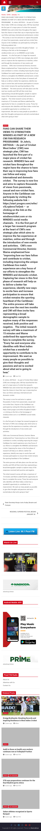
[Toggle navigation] (10, 2)
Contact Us (6, 685)
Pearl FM (18, 376)
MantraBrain (35, 828)
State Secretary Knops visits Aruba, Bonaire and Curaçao (21, 504)
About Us (6, 679)
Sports (5, 125)
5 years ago (8, 754)
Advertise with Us (9, 682)
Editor (17, 723)
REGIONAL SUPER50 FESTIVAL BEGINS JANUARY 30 (23, 513)
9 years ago (8, 376)
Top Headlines (13, 775)
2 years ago (8, 723)
